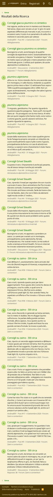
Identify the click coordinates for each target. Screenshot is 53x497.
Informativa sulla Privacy (12, 489)
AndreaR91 (12, 39)
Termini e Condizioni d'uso (22, 486)
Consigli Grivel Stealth (19, 161)
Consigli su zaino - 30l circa (22, 258)
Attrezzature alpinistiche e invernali (22, 173)
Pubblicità (35, 489)
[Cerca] (49, 3)
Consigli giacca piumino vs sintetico (27, 22)
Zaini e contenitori (14, 331)
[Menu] (4, 3)
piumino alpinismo (17, 76)
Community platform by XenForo (24, 494)
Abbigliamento (13, 42)
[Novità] (44, 3)
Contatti (5, 486)
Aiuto (27, 489)
